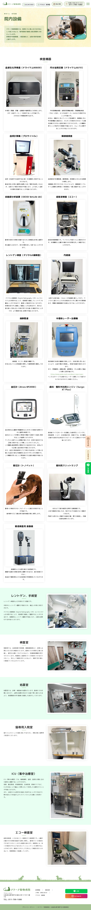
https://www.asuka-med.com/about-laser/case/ (67, 374)
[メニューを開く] (88, 4)
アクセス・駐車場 (40, 895)
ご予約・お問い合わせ (41, 892)
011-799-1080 (15, 899)
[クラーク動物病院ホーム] (12, 3)
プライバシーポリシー (28, 907)
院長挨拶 (47, 890)
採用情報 (37, 890)
